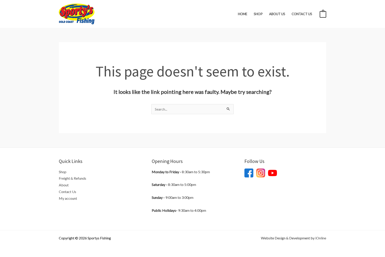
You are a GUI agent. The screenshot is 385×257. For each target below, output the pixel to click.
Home (242, 14)
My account (68, 198)
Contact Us (302, 14)
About (64, 185)
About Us (277, 14)
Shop (258, 14)
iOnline (320, 238)
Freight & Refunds (72, 178)
